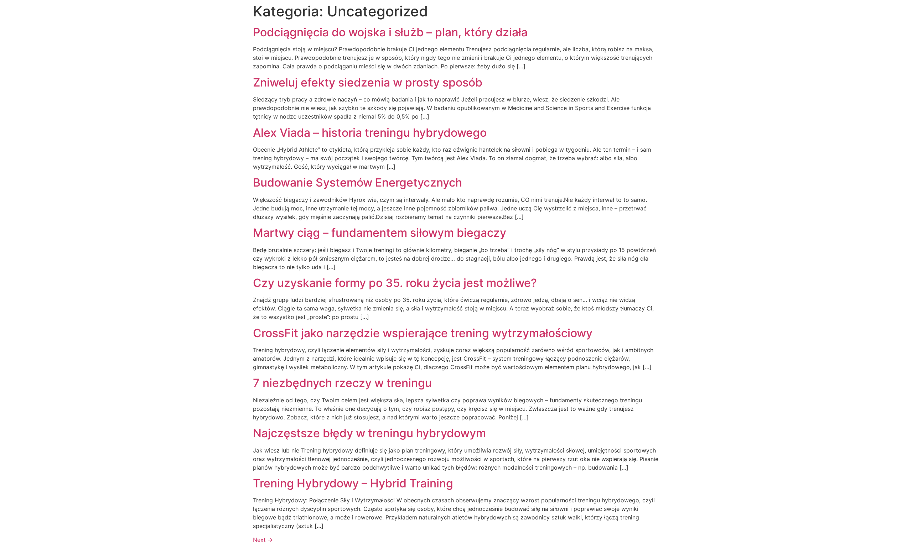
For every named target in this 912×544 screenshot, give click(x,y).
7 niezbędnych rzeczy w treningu (342, 383)
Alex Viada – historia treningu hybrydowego (370, 133)
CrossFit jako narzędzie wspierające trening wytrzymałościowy (422, 333)
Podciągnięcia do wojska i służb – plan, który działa (390, 32)
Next (263, 539)
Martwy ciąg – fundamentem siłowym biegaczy (379, 233)
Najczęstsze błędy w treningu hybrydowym (369, 433)
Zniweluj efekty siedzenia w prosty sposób (367, 82)
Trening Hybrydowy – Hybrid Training (353, 483)
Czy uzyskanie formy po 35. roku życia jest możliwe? (395, 283)
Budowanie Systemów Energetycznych (357, 182)
